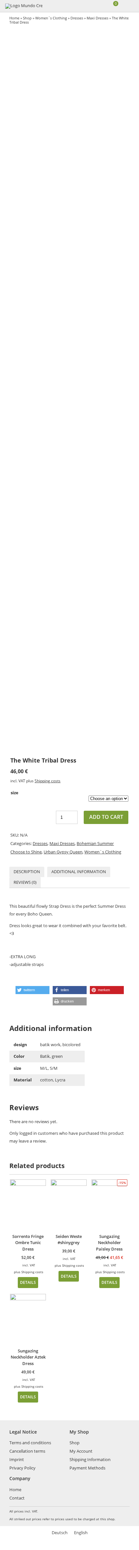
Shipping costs (47, 780)
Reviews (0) (25, 882)
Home (14, 18)
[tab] (26, 872)
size (14, 793)
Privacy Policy (22, 1468)
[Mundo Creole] (23, 6)
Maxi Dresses (97, 18)
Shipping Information (90, 1459)
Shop (27, 18)
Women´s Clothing (51, 18)
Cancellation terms (27, 1451)
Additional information (78, 871)
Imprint (16, 1459)
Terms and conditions (30, 1443)
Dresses (76, 18)
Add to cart (106, 816)
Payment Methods (87, 1468)
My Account (81, 1451)
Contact (17, 1498)
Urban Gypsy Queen (63, 852)
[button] (32, 990)
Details (28, 1282)
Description (27, 871)
